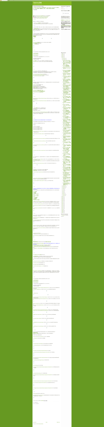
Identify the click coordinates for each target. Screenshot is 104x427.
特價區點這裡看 (35, 170)
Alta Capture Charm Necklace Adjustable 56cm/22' (40, 350)
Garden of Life (35, 84)
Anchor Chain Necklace (36, 225)
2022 (62, 196)
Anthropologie (35, 393)
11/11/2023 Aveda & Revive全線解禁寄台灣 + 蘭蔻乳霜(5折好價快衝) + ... (67, 137)
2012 (62, 207)
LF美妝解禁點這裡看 (35, 28)
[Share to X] (45, 400)
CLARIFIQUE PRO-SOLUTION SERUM (38, 245)
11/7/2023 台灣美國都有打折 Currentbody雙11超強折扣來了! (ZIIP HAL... (67, 157)
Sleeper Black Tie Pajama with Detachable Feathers (40, 309)
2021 (62, 197)
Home (46, 422)
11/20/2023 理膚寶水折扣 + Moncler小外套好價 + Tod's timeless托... (66, 114)
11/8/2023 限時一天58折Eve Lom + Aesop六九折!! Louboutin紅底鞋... (66, 151)
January (64, 195)
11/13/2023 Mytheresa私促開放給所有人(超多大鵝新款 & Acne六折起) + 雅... (67, 131)
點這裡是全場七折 (35, 332)
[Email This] (33, 9)
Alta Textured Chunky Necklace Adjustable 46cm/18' (40, 357)
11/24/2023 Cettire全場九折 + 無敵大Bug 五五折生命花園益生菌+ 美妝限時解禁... (67, 80)
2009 (62, 210)
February (64, 194)
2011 (62, 208)
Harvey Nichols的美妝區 (36, 42)
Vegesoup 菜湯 (37, 2)
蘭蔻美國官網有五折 (35, 241)
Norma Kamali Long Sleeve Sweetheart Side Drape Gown (41, 287)
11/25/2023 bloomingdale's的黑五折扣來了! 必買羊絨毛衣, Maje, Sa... (67, 74)
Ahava (34, 156)
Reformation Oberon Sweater (37, 318)
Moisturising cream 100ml (36, 205)
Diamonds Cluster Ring (36, 217)
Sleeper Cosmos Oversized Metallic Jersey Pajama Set (40, 310)
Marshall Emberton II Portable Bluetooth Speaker (40, 100)
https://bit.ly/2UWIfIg (40, 15)
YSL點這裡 (34, 192)
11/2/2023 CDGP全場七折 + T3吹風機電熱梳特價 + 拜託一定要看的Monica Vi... (67, 184)
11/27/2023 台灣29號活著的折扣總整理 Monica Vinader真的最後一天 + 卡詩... (67, 63)
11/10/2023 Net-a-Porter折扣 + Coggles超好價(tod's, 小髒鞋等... (67, 142)
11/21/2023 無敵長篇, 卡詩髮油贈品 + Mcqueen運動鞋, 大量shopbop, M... (67, 97)
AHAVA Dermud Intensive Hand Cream (38, 163)
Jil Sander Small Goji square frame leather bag (39, 138)
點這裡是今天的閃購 (35, 333)
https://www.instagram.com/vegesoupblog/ (42, 16)
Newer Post (34, 422)
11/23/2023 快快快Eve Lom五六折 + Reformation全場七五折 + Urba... (67, 94)
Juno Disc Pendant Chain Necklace (38, 343)
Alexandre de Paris (35, 61)
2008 (62, 211)
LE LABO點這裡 (35, 197)
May (63, 191)
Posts (63, 7)
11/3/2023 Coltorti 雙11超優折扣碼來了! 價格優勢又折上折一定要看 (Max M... (66, 181)
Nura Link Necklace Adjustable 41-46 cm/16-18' (39, 382)
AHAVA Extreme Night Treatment (37, 160)
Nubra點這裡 (35, 60)
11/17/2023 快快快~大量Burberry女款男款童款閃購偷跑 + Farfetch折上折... (67, 125)
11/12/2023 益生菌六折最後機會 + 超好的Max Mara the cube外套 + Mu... (67, 134)
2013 (62, 206)
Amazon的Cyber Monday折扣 (37, 254)
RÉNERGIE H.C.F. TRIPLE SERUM (37, 248)
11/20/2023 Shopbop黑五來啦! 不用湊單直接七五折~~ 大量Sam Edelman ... (67, 108)
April (63, 192)
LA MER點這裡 (35, 198)
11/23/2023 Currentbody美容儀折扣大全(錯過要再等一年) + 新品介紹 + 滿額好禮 (67, 86)
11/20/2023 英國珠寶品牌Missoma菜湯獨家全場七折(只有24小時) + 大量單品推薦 (67, 111)
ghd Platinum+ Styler (36, 262)
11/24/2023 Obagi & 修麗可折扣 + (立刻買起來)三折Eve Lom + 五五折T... (67, 77)
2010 (62, 209)
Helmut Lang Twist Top (36, 303)
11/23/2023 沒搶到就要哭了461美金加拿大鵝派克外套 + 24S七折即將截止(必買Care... (67, 89)
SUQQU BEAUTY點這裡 (36, 199)
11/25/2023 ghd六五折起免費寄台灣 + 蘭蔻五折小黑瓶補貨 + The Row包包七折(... (67, 71)
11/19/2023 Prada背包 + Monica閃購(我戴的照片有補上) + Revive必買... (67, 117)
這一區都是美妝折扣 (35, 256)
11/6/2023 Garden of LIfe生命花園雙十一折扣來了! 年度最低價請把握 (66, 162)
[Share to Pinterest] (36, 9)
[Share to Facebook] (35, 9)
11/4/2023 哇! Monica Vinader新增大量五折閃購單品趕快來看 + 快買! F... (67, 178)
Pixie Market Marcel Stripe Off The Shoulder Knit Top (40, 298)
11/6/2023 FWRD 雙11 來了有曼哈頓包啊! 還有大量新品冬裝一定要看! (67, 170)
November (64, 59)
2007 (62, 212)
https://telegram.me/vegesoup (43, 17)
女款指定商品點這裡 (35, 53)
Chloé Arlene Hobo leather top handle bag (39, 150)
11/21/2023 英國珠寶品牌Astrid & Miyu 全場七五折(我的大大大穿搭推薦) (67, 100)
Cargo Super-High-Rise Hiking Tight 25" (38, 180)
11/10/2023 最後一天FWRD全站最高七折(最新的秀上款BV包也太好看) (67, 139)
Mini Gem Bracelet (35, 365)
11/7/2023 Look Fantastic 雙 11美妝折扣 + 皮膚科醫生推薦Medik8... (67, 145)
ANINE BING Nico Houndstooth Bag (38, 322)
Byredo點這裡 (35, 191)
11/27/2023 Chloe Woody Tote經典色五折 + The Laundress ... (67, 68)
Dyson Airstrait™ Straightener (37, 270)
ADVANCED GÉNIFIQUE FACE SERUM (38, 243)
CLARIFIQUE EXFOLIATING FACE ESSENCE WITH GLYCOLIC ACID (42, 246)
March (63, 193)
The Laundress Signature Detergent (38, 74)
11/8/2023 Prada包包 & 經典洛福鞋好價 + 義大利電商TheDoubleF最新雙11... (66, 148)
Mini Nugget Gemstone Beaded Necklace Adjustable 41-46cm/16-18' (42, 374)
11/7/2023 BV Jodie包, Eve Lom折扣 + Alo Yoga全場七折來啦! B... (66, 154)
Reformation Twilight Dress (37, 289)
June (63, 190)
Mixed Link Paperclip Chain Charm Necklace (39, 227)
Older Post (58, 422)
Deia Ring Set (35, 338)
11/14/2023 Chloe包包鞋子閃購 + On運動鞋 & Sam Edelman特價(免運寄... (67, 128)
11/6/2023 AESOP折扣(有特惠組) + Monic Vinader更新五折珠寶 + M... (67, 165)
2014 (62, 205)
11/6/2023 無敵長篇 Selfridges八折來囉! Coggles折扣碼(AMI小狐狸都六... (67, 175)
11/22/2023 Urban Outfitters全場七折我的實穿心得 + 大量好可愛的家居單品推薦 (67, 91)
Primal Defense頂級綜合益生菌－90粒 (38, 90)
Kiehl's (34, 196)
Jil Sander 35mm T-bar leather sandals (38, 131)
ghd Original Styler (35, 264)
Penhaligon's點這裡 (35, 195)
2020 (62, 198)
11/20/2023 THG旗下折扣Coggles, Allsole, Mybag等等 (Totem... (66, 105)
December (64, 58)
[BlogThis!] (34, 9)
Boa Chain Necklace (36, 235)
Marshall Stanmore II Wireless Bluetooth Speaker (40, 98)
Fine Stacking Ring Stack (36, 345)
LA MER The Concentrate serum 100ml (38, 201)
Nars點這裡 (34, 193)
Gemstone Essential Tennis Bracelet (38, 336)
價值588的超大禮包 (48, 241)
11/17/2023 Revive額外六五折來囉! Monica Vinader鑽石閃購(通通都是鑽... (67, 120)
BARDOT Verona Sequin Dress (37, 314)
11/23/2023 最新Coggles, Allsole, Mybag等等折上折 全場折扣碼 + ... (67, 83)
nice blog (63, 215)
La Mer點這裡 (35, 43)
